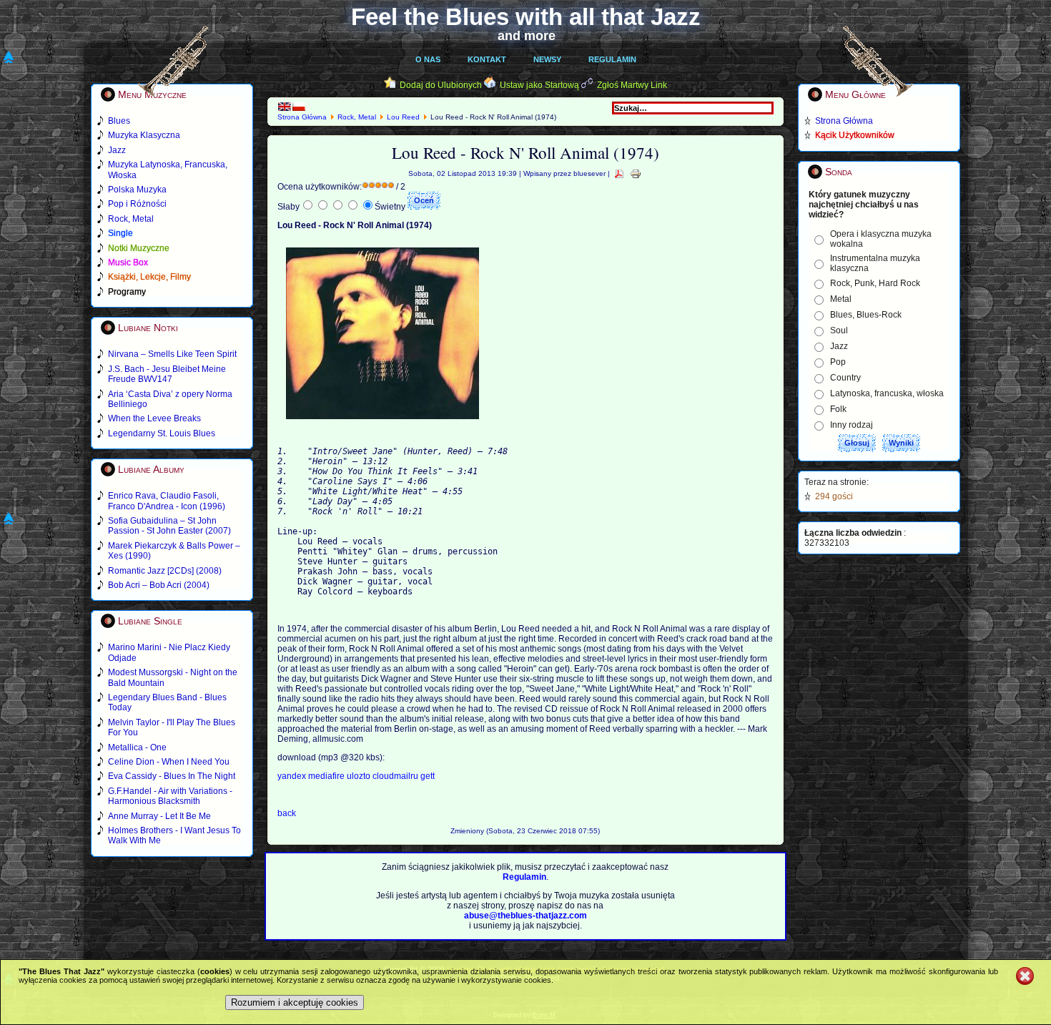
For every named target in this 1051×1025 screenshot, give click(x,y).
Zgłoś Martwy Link (632, 85)
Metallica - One (137, 747)
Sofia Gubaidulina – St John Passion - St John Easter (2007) (169, 526)
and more (527, 36)
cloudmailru (396, 776)
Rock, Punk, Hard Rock (875, 283)
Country (845, 378)
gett (427, 776)
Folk (838, 409)
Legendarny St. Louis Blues (161, 433)
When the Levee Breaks (154, 418)
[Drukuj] (635, 173)
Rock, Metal (356, 117)
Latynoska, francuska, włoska (887, 393)
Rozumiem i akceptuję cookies (294, 1002)
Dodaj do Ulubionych (441, 85)
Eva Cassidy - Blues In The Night (171, 776)
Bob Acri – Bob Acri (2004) (158, 585)
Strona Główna (302, 117)
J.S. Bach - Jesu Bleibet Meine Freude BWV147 (167, 374)
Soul (839, 330)
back (286, 813)
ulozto (359, 776)
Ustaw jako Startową (539, 85)
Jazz (839, 346)
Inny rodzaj (851, 425)
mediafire (327, 776)
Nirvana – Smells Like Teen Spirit (172, 354)
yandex (292, 776)
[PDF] (619, 173)
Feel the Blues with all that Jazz (526, 17)
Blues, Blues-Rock (866, 315)
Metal (841, 299)
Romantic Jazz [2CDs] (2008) (165, 571)
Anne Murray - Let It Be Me (159, 816)
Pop (838, 362)
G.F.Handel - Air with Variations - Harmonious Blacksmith (170, 796)
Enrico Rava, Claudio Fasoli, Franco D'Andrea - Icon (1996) (166, 501)
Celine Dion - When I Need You (169, 762)
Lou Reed (403, 117)
